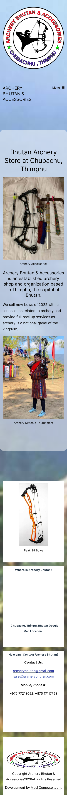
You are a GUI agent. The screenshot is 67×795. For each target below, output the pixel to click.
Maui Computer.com (46, 787)
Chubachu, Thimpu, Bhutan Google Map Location (34, 628)
